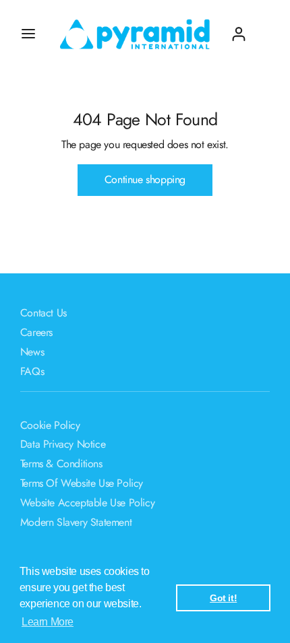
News (32, 352)
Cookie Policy (50, 425)
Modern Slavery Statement (76, 522)
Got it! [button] (223, 598)
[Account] (238, 28)
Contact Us (43, 312)
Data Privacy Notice (62, 444)
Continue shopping (145, 179)
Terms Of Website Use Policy (81, 483)
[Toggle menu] (28, 34)
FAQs (32, 371)
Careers (36, 332)
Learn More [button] (48, 622)
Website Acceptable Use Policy (87, 502)
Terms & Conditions (61, 463)
